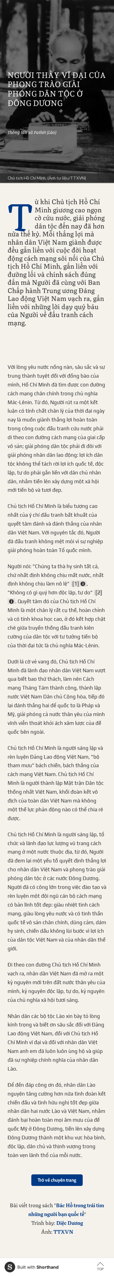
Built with (38, 1267)
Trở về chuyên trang (57, 1180)
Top (100, 1269)
